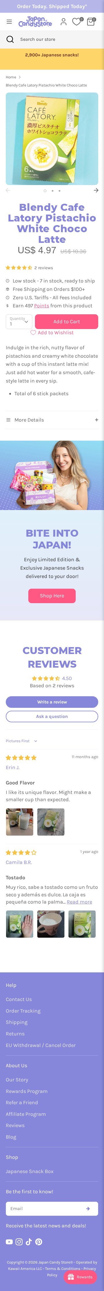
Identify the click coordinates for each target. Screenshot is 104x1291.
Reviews (15, 1125)
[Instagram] (19, 1241)
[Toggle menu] (7, 21)
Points (41, 305)
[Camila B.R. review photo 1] (20, 924)
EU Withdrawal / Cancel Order (41, 1045)
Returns (15, 1033)
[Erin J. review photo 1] (20, 822)
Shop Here (52, 595)
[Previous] (7, 190)
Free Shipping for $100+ (52, 55)
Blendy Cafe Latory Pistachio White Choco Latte (46, 85)
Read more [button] (79, 902)
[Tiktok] (28, 1241)
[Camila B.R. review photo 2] (51, 924)
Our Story (17, 1079)
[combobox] (45, 39)
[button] (19, 267)
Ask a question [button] (52, 716)
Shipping (16, 1022)
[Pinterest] (38, 1241)
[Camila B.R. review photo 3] (82, 924)
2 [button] (52, 191)
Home (11, 77)
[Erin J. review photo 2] (51, 822)
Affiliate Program (26, 1114)
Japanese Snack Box (29, 1171)
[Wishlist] (77, 22)
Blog (11, 1137)
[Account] (63, 20)
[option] (52, 55)
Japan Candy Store (54, 1262)
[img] (21, 758)
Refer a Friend (22, 1102)
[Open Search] (10, 39)
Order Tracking (23, 1011)
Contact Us (19, 999)
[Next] (96, 190)
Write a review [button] (52, 702)
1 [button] (45, 190)
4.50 (67, 678)
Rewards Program (27, 1091)
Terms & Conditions (62, 1268)
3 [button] (59, 191)
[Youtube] (9, 1241)
